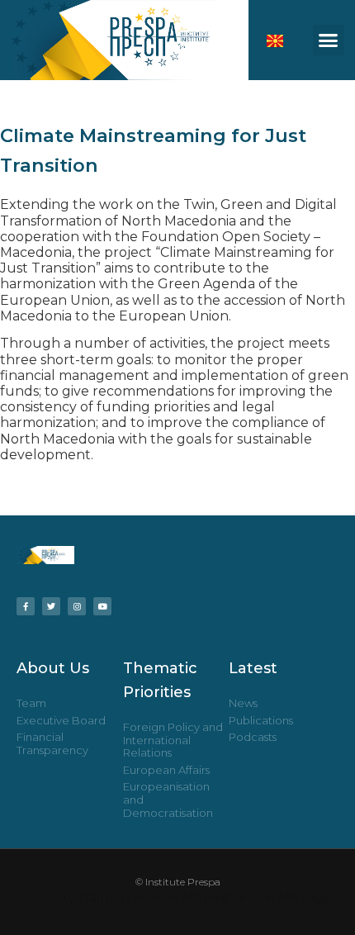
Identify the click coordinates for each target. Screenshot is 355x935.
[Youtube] (102, 606)
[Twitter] (51, 606)
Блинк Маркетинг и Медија (232, 897)
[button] (328, 40)
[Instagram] (77, 606)
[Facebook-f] (26, 606)
